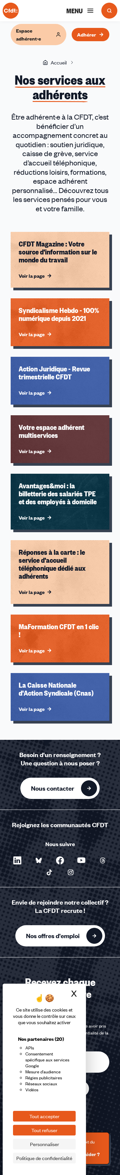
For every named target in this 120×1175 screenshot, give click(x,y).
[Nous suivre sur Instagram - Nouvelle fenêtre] (71, 872)
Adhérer (86, 34)
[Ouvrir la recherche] (109, 11)
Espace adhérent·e (28, 34)
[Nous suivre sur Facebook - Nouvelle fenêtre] (60, 860)
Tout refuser (44, 1130)
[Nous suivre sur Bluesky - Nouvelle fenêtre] (39, 860)
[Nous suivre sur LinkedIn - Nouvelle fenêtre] (17, 860)
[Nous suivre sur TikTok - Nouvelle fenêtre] (49, 872)
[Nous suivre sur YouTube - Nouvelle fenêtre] (81, 860)
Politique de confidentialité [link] (44, 1158)
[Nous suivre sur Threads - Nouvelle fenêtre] (103, 860)
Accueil (59, 62)
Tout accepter (44, 1116)
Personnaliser (44, 1144)
